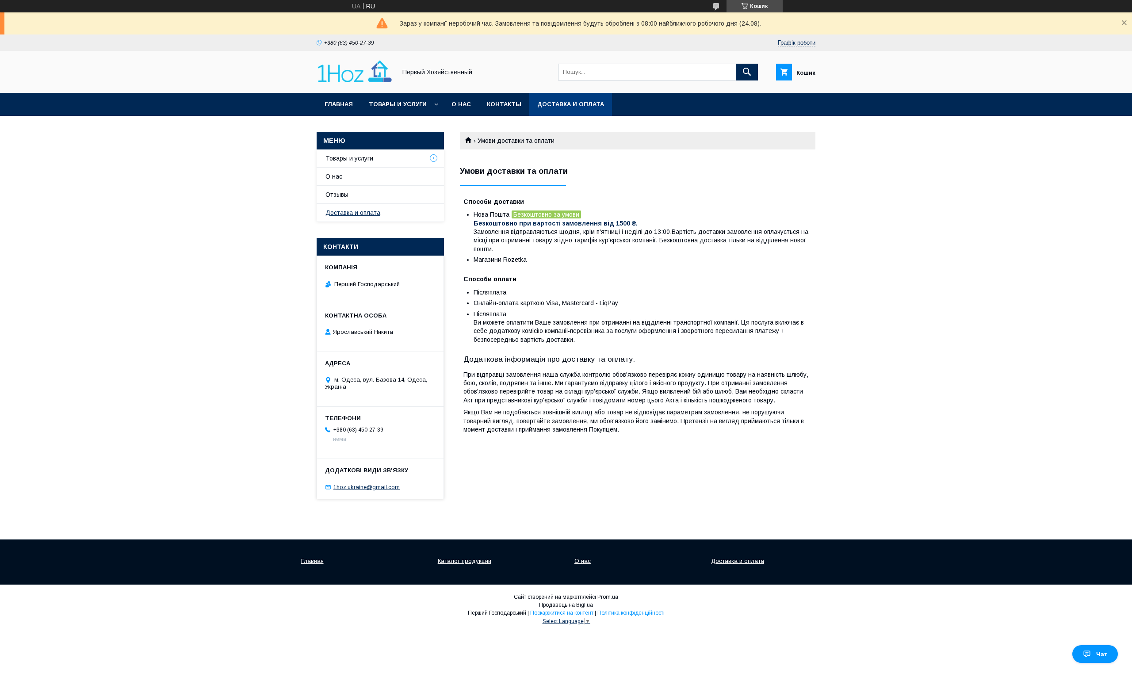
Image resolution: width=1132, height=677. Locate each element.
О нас (461, 104)
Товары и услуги (398, 104)
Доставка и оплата (570, 104)
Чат (1101, 654)
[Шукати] (747, 72)
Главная (339, 104)
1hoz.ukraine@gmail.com (366, 487)
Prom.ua (607, 597)
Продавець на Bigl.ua (566, 605)
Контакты (504, 104)
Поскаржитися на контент (561, 613)
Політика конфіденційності (631, 613)
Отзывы (336, 194)
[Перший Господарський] (354, 81)
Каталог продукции (464, 561)
